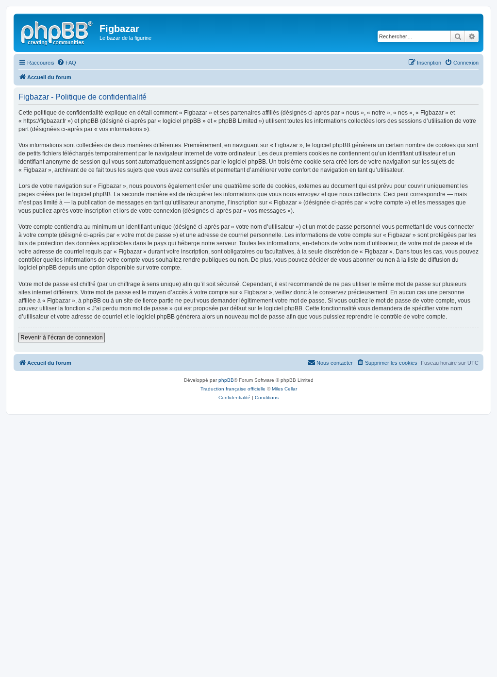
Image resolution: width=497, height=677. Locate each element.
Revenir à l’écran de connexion (61, 337)
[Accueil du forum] (57, 31)
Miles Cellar (284, 388)
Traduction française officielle (232, 388)
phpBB (226, 380)
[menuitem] (66, 62)
